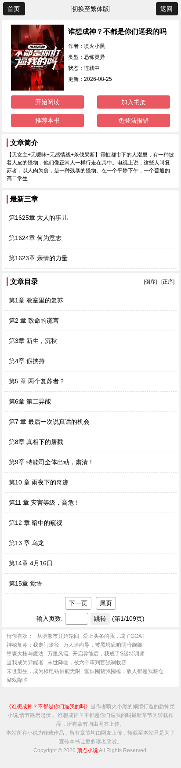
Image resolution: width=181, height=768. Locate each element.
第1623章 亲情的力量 (38, 258)
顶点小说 (87, 750)
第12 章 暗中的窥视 (35, 522)
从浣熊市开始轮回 (58, 636)
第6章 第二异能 (30, 401)
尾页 (106, 603)
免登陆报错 (133, 120)
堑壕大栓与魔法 (25, 654)
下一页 (78, 603)
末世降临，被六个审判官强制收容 (87, 662)
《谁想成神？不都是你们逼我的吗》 (48, 706)
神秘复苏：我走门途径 (33, 645)
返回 (166, 8)
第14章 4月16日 (31, 563)
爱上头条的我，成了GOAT (114, 636)
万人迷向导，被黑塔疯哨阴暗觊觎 (102, 645)
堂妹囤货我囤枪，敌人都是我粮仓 (123, 671)
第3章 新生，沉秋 (33, 340)
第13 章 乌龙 (26, 542)
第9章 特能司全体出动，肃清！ (51, 462)
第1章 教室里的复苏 (36, 300)
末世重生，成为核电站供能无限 (43, 671)
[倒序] (150, 282)
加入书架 (133, 102)
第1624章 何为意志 (35, 237)
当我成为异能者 (25, 662)
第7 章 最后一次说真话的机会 (49, 421)
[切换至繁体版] (90, 8)
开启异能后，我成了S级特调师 (108, 654)
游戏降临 (17, 680)
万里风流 (58, 654)
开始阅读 (47, 102)
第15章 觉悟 (25, 583)
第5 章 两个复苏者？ (37, 381)
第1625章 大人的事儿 (38, 217)
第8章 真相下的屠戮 (36, 441)
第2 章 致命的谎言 (34, 320)
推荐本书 (47, 120)
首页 (13, 8)
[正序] (167, 282)
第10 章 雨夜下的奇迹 (39, 482)
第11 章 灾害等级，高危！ (44, 502)
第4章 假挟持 (27, 360)
